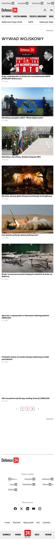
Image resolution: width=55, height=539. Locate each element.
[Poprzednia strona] (17, 409)
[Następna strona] (38, 409)
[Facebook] (15, 508)
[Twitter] (21, 508)
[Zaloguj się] (45, 10)
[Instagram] (39, 508)
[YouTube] (33, 508)
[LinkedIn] (27, 508)
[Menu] (51, 10)
